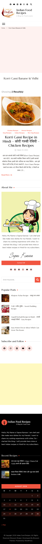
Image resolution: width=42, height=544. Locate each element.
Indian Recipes (20, 133)
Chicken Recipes (12, 130)
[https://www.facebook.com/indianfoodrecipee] (4, 348)
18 (10, 509)
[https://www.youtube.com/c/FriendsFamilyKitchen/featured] (23, 348)
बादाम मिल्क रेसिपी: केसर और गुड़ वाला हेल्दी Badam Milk (25, 473)
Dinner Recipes (27, 130)
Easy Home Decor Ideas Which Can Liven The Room (25, 329)
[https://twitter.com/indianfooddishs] (17, 348)
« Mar (3, 525)
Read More (5, 175)
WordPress (28, 541)
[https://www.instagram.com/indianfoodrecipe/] (10, 348)
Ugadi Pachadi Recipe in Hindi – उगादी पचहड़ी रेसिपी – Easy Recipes (25, 318)
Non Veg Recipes (33, 133)
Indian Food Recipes (24, 11)
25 (10, 514)
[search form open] (31, 4)
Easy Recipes (7, 133)
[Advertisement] (21, 51)
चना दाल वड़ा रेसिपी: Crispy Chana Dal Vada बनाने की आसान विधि (24, 462)
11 (10, 505)
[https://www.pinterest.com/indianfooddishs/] (29, 348)
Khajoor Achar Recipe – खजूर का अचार (25, 295)
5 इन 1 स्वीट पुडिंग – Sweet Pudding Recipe (23, 307)
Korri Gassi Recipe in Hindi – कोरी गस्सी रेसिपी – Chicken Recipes (21, 141)
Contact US (21, 263)
